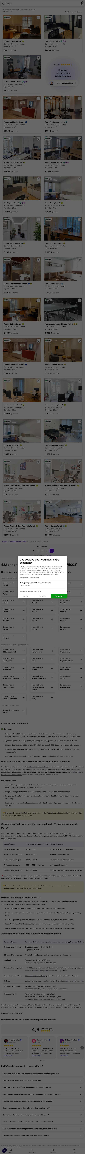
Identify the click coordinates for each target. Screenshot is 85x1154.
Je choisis (42, 596)
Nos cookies (25, 585)
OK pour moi (59, 596)
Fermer (26, 596)
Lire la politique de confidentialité (29, 577)
